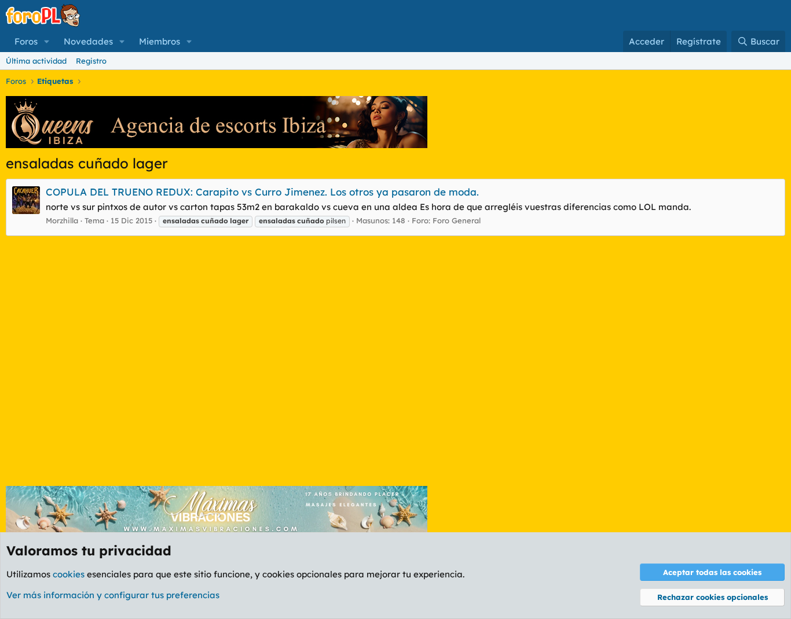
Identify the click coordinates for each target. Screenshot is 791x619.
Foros (26, 41)
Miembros (159, 41)
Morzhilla (62, 220)
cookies (69, 574)
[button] (47, 41)
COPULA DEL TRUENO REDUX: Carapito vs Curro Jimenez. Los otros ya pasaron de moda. (262, 192)
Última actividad (36, 60)
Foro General (457, 220)
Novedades (88, 41)
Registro (91, 60)
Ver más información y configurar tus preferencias (112, 594)
